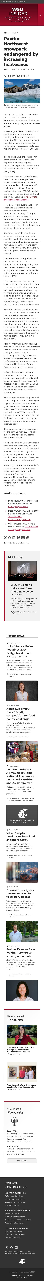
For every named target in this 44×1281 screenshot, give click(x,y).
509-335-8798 (31, 527)
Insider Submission (12, 1214)
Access (14, 1275)
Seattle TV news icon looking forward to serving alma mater (20, 953)
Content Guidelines (15, 1193)
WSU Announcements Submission (18, 1220)
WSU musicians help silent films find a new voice (22, 588)
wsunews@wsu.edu (28, 1253)
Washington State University (13, 2)
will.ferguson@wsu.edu (19, 529)
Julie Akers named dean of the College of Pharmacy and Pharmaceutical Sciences (20, 1050)
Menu (41, 15)
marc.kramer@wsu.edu (19, 519)
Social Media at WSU (13, 1237)
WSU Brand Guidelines (13, 1231)
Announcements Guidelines (15, 1202)
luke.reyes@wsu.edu (18, 507)
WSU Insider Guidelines (14, 1196)
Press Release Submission (15, 1217)
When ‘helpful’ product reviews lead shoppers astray (20, 836)
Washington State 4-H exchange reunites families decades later (21, 1086)
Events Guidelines (12, 1205)
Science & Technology (21, 543)
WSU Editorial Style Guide (15, 1234)
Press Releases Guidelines (15, 1199)
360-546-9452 (15, 517)
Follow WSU (22, 1277)
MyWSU (30, 1275)
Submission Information (18, 1211)
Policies (22, 1275)
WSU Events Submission (14, 1223)
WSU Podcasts (22, 1160)
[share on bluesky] (18, 76)
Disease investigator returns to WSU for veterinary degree (20, 893)
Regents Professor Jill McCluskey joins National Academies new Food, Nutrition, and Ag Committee (20, 776)
